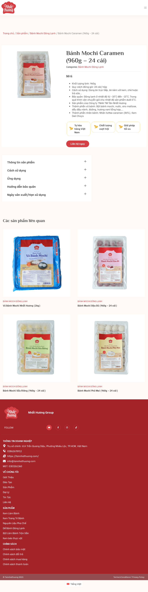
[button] (47, 162)
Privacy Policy (138, 576)
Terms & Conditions (122, 576)
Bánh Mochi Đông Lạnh (43, 33)
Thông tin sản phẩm (21, 162)
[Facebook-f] (58, 427)
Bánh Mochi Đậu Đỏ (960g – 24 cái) (97, 305)
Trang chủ (8, 33)
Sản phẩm (22, 33)
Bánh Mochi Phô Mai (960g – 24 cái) (98, 390)
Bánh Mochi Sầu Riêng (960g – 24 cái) (24, 390)
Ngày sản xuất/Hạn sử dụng (26, 194)
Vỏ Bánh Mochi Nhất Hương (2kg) (21, 305)
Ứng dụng (14, 178)
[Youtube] (49, 427)
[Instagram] (67, 427)
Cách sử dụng (16, 170)
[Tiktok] (76, 427)
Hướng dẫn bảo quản (21, 186)
